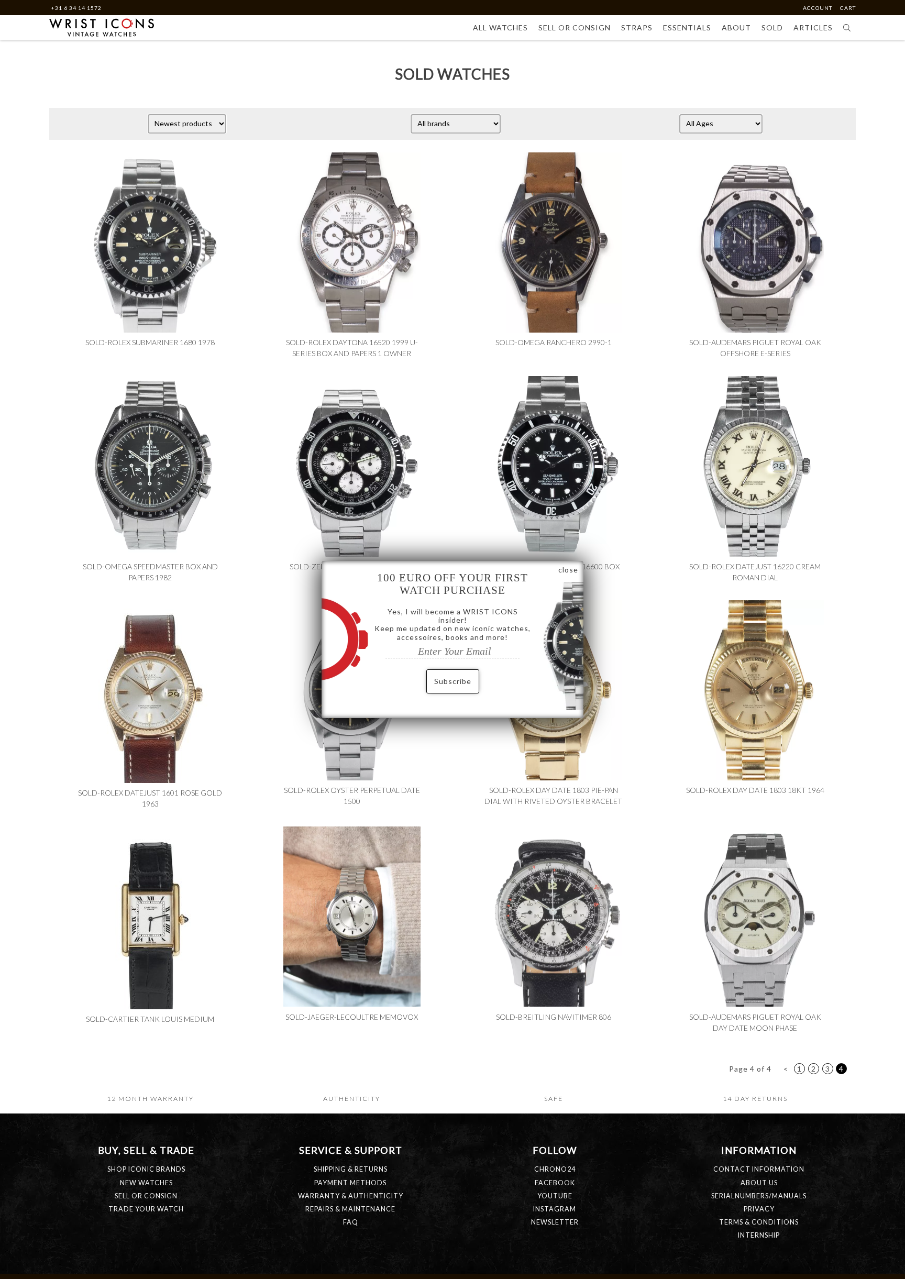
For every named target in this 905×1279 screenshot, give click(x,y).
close (568, 569)
